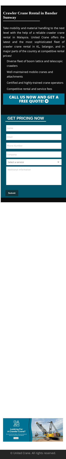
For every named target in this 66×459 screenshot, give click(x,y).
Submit (12, 193)
